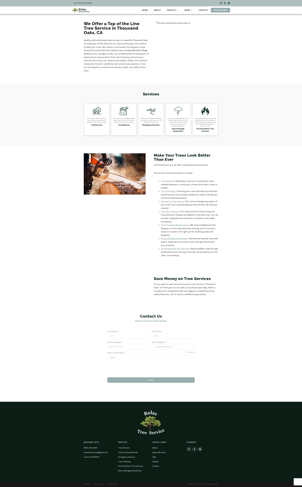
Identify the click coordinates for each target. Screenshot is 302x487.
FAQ (154, 457)
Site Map (86, 484)
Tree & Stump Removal (128, 452)
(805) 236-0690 (220, 10)
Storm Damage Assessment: (175, 238)
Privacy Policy (99, 484)
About (157, 10)
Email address (159, 342)
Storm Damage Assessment (129, 470)
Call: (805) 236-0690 (83, 3)
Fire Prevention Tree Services (130, 466)
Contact (203, 10)
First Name (114, 331)
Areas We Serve (159, 452)
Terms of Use (113, 484)
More (187, 10)
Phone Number (115, 342)
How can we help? (151, 352)
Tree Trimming (124, 461)
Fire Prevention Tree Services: (175, 248)
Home (145, 10)
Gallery (155, 461)
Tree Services (123, 448)
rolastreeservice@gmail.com (96, 452)
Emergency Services (126, 457)
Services (171, 10)
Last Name (157, 331)
